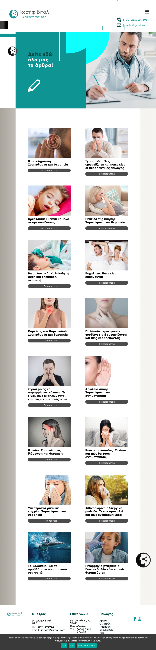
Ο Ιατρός (104, 623)
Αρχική (103, 620)
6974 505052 (46, 626)
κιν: (34, 626)
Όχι (72, 645)
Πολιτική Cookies (86, 645)
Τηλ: (73, 629)
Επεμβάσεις (106, 629)
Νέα (101, 632)
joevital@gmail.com (135, 25)
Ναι (64, 645)
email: (36, 630)
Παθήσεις (104, 626)
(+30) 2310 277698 (135, 19)
